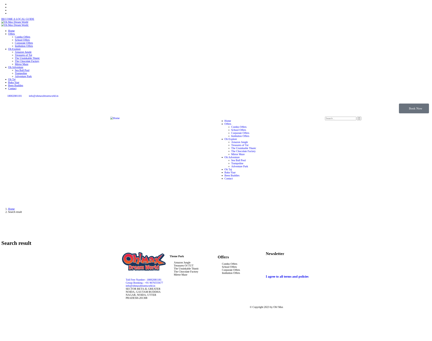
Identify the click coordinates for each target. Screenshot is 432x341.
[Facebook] (222, 98)
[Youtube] (249, 98)
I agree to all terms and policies (287, 276)
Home (11, 208)
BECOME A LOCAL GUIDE (17, 19)
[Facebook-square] (190, 307)
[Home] (115, 118)
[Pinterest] (240, 98)
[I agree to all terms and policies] (270, 266)
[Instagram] (231, 98)
